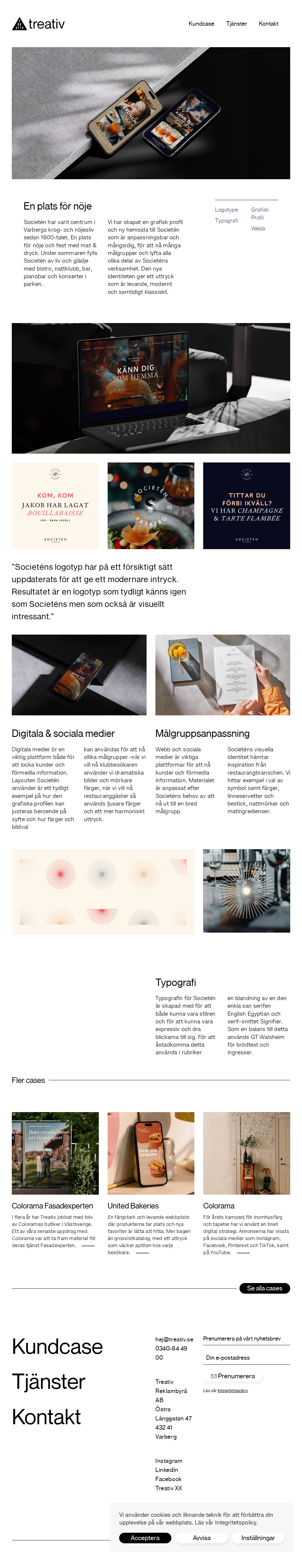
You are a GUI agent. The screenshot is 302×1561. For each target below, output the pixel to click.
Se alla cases (265, 1288)
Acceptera (145, 1538)
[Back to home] (38, 23)
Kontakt (268, 23)
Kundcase (201, 23)
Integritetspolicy (236, 1523)
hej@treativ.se (174, 1339)
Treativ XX (168, 1488)
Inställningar (258, 1538)
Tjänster (236, 23)
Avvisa (202, 1538)
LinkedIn (166, 1470)
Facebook (168, 1479)
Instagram (168, 1461)
